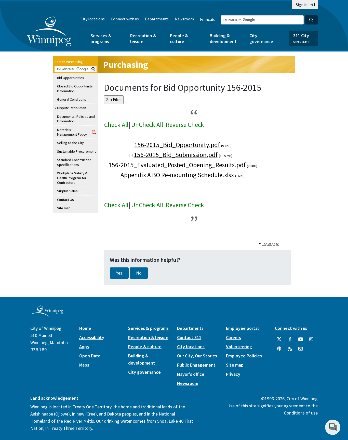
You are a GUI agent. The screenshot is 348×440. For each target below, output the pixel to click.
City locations (93, 18)
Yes (119, 273)
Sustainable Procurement (76, 151)
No (139, 273)
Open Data (89, 356)
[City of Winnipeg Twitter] (279, 339)
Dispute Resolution (71, 108)
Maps (84, 365)
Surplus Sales (67, 191)
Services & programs (100, 38)
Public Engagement (196, 365)
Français (207, 19)
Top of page (270, 244)
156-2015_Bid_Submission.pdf (176, 155)
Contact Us (65, 199)
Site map (64, 208)
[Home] (49, 31)
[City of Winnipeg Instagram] (311, 339)
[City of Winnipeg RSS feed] (290, 349)
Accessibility (91, 337)
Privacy (233, 374)
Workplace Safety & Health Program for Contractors (72, 178)
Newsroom (184, 18)
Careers (233, 337)
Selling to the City (70, 142)
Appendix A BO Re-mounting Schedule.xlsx (177, 175)
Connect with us (125, 18)
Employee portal (242, 328)
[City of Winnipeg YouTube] (300, 339)
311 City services (301, 38)
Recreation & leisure (143, 38)
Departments (157, 18)
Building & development (223, 38)
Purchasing (125, 64)
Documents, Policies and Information (76, 118)
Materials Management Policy (72, 132)
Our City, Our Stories (197, 356)
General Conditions (71, 99)
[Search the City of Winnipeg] (311, 19)
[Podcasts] (279, 349)
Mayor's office (190, 374)
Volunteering (239, 347)
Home (85, 328)
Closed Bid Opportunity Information (75, 88)
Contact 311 (189, 337)
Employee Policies (244, 356)
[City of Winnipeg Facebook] (290, 339)
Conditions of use (301, 413)
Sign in (301, 4)
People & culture (179, 38)
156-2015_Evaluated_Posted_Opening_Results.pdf (177, 165)
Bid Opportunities (70, 77)
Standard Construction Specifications (74, 162)
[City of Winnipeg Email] (300, 349)
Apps (84, 347)
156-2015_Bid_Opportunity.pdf (177, 145)
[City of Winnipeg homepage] (46, 315)
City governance (261, 38)
